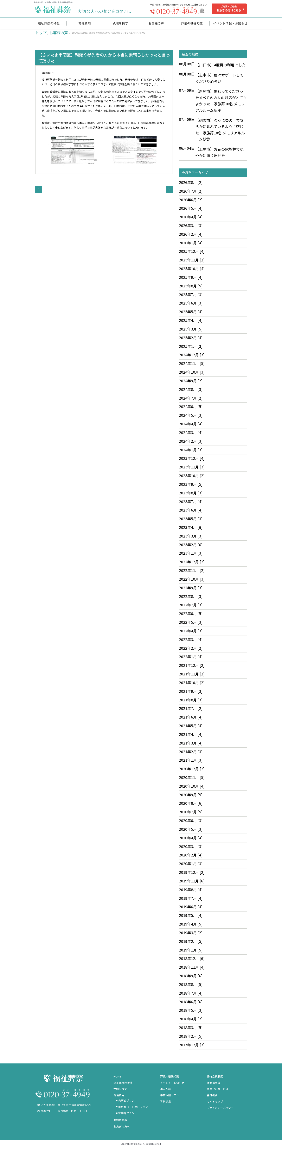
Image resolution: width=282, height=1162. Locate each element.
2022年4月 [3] (191, 630)
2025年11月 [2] (192, 259)
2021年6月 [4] (191, 717)
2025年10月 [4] (192, 268)
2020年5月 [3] (191, 829)
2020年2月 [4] (191, 854)
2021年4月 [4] (191, 734)
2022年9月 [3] (191, 587)
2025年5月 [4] (191, 311)
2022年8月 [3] (191, 596)
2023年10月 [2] (192, 475)
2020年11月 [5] (192, 777)
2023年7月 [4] (191, 501)
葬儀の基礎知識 (169, 1076)
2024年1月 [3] (191, 449)
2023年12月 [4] (192, 458)
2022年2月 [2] (191, 648)
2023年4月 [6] (191, 527)
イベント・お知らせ (172, 1083)
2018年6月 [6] (191, 1001)
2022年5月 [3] (191, 622)
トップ (40, 32)
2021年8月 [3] (191, 699)
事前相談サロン (169, 1095)
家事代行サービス (217, 1089)
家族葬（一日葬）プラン (133, 1107)
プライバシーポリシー (220, 1108)
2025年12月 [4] (192, 251)
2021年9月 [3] (191, 691)
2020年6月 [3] (191, 820)
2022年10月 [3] (192, 579)
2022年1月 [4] (191, 656)
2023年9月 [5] (191, 484)
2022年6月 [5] (191, 613)
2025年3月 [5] (191, 329)
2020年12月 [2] (192, 768)
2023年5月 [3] (191, 518)
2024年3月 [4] (191, 432)
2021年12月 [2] (192, 665)
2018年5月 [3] (191, 1010)
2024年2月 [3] (191, 441)
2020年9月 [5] (191, 794)
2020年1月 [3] (191, 863)
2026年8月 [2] (191, 182)
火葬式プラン (126, 1100)
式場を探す (120, 1089)
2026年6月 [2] (191, 199)
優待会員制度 (215, 1076)
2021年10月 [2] (192, 682)
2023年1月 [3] (191, 553)
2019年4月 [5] (191, 924)
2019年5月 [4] (191, 915)
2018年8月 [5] (191, 984)
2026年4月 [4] (191, 216)
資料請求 (165, 1101)
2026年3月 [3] (191, 225)
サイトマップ (215, 1101)
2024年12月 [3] (192, 354)
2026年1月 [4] (191, 242)
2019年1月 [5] (191, 950)
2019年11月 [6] (192, 880)
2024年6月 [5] (191, 406)
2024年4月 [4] (191, 423)
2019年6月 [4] (191, 906)
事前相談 (165, 1089)
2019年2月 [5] (191, 941)
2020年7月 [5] (191, 811)
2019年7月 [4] (191, 898)
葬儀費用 (119, 1095)
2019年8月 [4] (191, 889)
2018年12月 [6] (192, 958)
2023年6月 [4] (191, 510)
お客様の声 (58, 32)
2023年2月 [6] (191, 544)
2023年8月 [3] (191, 492)
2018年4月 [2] (191, 1018)
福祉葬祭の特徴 (123, 1083)
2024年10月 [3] (192, 372)
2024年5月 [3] (191, 415)
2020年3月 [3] (191, 846)
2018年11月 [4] (192, 967)
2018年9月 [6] (191, 975)
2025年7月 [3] (191, 294)
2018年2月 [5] (191, 1036)
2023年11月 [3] (192, 466)
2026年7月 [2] (191, 191)
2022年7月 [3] (191, 604)
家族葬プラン (126, 1113)
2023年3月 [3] (191, 536)
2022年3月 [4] (191, 639)
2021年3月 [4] (191, 743)
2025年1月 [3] (191, 346)
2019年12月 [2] (192, 872)
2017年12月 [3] (192, 1044)
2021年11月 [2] (192, 673)
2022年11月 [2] (192, 570)
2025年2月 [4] (191, 337)
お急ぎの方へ (122, 1126)
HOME (117, 1076)
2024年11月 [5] (192, 363)
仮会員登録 (213, 1083)
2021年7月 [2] (191, 708)
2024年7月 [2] (191, 398)
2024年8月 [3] (191, 389)
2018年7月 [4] (191, 993)
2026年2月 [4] (191, 234)
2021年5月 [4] (191, 725)
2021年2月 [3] (191, 751)
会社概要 (212, 1095)
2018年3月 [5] (191, 1027)
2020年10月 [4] (192, 786)
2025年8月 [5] (191, 285)
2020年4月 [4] (191, 837)
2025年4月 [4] (191, 320)
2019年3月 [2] (191, 932)
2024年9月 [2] (191, 380)
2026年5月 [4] (191, 208)
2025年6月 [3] (191, 303)
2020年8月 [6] (191, 803)
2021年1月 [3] (191, 760)
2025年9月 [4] (191, 277)
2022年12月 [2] (192, 561)
